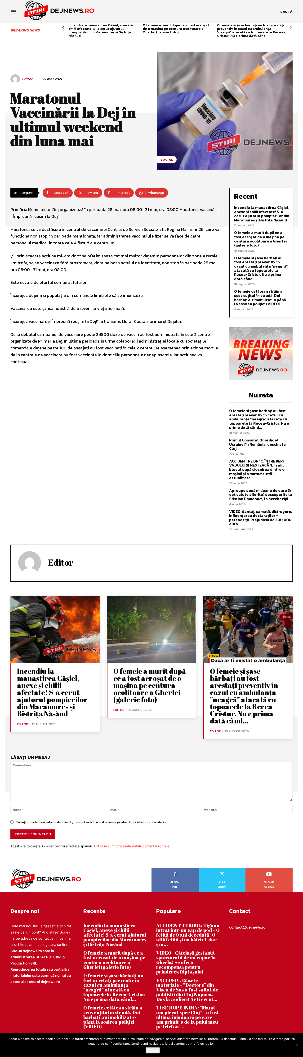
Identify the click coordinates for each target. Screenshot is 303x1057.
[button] (286, 11)
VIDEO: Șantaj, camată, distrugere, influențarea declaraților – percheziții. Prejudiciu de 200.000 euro (260, 518)
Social (166, 159)
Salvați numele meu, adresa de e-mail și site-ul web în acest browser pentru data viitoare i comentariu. (91, 822)
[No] (297, 1045)
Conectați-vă (222, 870)
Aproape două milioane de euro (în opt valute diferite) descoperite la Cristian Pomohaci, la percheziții (261, 495)
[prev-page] (63, 28)
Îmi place (175, 870)
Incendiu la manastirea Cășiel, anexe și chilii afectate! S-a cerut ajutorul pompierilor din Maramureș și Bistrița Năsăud (100, 30)
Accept (152, 1050)
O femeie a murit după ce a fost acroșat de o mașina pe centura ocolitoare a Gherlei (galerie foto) (176, 28)
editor (27, 79)
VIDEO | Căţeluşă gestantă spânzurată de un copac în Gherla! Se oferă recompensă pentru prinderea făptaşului (186, 962)
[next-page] (291, 28)
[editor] (15, 79)
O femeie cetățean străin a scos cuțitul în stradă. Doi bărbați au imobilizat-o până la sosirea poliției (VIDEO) (260, 297)
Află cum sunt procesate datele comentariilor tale (131, 846)
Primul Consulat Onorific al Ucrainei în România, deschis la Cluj (257, 444)
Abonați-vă (269, 870)
